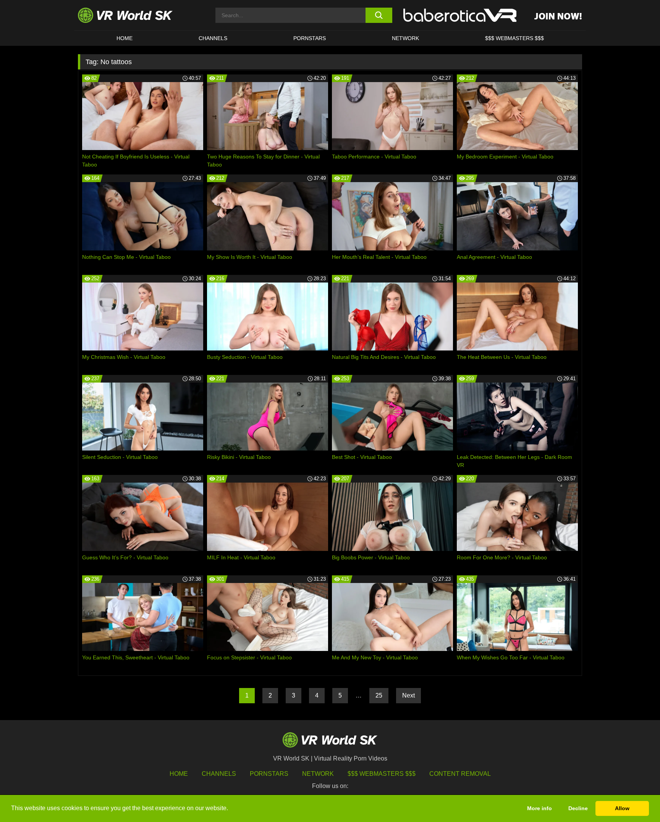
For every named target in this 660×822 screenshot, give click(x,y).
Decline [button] (578, 808)
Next (408, 695)
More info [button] (539, 808)
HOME (124, 38)
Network (405, 38)
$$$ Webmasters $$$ (382, 773)
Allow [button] (622, 808)
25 (378, 695)
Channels (213, 38)
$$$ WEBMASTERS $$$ (514, 38)
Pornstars (309, 38)
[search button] (379, 15)
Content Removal (460, 773)
